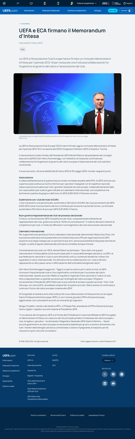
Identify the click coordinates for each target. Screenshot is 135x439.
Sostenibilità (7, 381)
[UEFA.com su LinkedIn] (105, 386)
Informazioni (7, 360)
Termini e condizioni (38, 415)
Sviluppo (6, 376)
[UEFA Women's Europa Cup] (71, 3)
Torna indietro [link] (26, 24)
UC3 (53, 365)
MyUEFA (55, 360)
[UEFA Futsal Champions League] (17, 3)
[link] (29, 11)
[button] (113, 11)
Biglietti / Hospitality (35, 376)
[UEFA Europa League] (44, 3)
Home (10, 10)
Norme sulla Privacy (58, 415)
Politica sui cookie (77, 415)
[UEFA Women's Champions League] (31, 3)
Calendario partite (34, 365)
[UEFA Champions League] (4, 3)
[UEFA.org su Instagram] (122, 376)
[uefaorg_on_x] (105, 376)
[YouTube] (113, 386)
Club (22, 49)
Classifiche (31, 370)
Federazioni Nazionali (11, 365)
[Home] (9, 355)
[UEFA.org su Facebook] (113, 376)
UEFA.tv (30, 360)
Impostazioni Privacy (97, 415)
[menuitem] (30, 11)
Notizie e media (8, 386)
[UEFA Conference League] (58, 3)
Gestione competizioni (11, 371)
